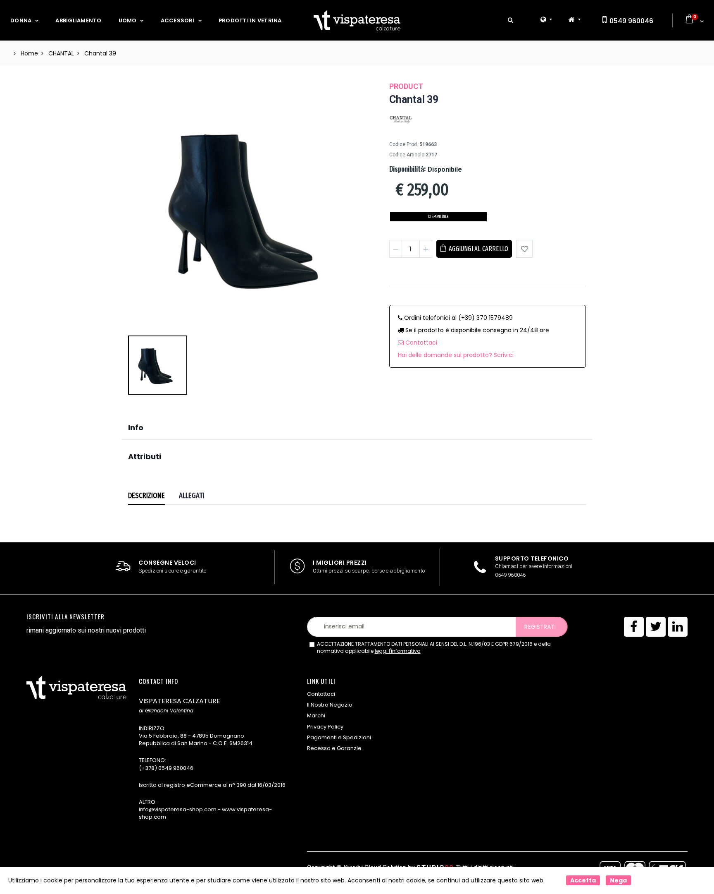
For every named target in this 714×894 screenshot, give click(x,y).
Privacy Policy (325, 727)
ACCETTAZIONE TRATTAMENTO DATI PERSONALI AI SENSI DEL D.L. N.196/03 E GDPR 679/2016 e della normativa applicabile (434, 647)
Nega (618, 880)
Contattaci (420, 342)
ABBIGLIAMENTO (78, 20)
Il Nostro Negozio (329, 705)
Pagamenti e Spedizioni (339, 737)
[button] (510, 20)
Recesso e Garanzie (334, 748)
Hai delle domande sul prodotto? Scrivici (456, 355)
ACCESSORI (178, 20)
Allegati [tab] (192, 495)
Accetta (583, 880)
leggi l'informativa (398, 650)
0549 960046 (630, 21)
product (406, 86)
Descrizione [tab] (146, 495)
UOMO (128, 20)
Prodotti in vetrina (250, 20)
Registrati (540, 627)
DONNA (20, 20)
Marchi (316, 715)
